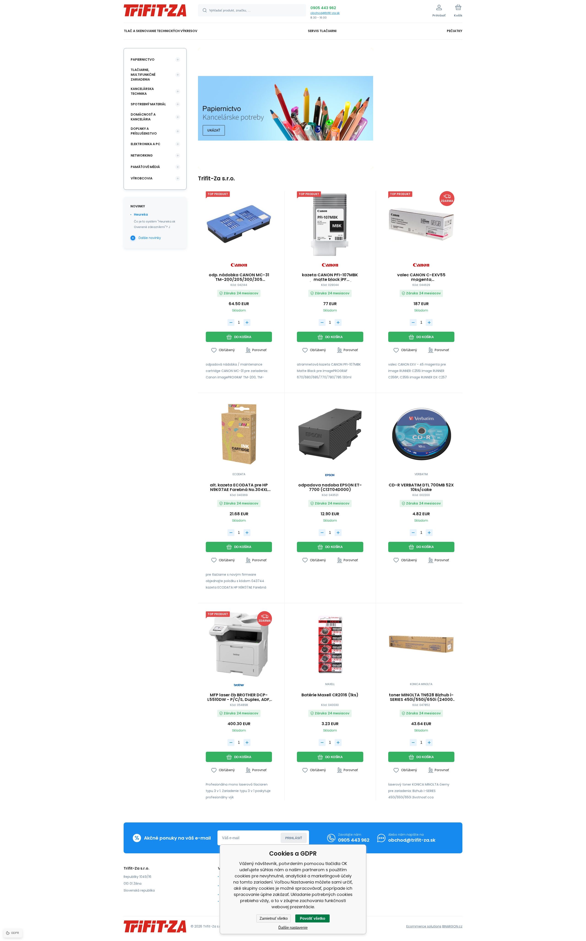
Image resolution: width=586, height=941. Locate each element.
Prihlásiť (293, 838)
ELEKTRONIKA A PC (145, 144)
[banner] (155, 12)
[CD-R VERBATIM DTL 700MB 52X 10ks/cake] (421, 434)
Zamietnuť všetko (274, 918)
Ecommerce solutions (423, 926)
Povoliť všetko (312, 918)
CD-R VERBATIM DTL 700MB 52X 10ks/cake (421, 487)
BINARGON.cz (452, 926)
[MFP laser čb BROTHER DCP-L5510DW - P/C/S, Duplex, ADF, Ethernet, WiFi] (239, 644)
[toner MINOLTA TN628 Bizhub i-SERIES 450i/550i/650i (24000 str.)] (421, 644)
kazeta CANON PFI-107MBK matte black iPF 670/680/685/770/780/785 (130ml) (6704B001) (330, 277)
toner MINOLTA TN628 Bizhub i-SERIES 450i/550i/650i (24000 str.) (421, 697)
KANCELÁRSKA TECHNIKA (142, 91)
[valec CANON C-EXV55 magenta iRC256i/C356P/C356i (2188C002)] (421, 224)
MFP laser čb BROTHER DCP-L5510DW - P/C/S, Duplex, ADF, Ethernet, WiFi (239, 697)
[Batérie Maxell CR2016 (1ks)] (330, 644)
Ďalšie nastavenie (293, 928)
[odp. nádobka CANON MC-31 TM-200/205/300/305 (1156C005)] (239, 224)
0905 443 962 (323, 8)
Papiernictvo (143, 59)
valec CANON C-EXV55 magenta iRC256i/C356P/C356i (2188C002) (421, 277)
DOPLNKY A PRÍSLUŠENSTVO (144, 131)
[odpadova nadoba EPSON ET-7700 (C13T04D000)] (330, 434)
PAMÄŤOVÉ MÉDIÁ (145, 167)
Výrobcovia (141, 178)
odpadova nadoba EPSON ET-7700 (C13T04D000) (330, 487)
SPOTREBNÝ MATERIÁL (148, 104)
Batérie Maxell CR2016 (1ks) (329, 695)
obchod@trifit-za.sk (325, 13)
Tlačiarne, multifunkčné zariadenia (143, 75)
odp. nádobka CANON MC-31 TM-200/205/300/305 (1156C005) (239, 277)
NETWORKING (142, 155)
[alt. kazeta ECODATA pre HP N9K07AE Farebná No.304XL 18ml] (239, 434)
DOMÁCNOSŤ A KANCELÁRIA (143, 117)
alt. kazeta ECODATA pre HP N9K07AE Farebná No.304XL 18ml (239, 487)
